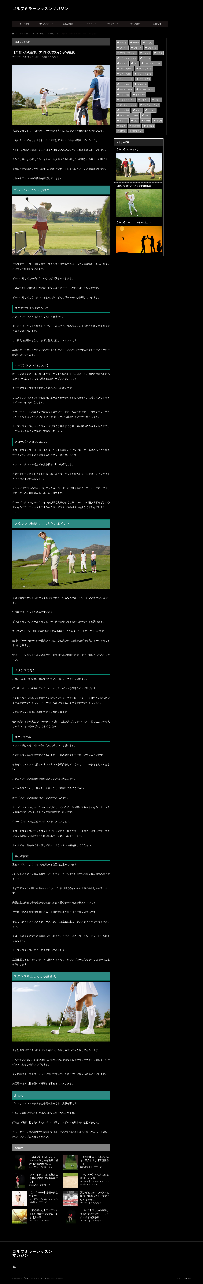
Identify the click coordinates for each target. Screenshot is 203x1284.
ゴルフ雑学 (135, 24)
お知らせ (157, 24)
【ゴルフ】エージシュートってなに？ (133, 222)
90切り (136, 43)
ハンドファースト (127, 100)
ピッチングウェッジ (128, 105)
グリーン (123, 63)
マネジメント (112, 24)
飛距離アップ (137, 131)
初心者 (159, 121)
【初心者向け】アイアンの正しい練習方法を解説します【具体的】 (43, 1214)
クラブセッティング (128, 58)
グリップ (146, 58)
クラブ (159, 53)
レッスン (123, 121)
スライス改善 (144, 79)
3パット (123, 43)
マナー (138, 110)
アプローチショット (128, 53)
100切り (149, 43)
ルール (147, 115)
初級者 (122, 126)
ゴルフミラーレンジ (183, 1278)
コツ (136, 63)
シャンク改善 (125, 74)
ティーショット (126, 89)
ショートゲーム (126, 79)
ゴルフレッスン (46, 24)
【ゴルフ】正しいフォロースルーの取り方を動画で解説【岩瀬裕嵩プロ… (43, 1160)
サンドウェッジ (145, 69)
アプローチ (152, 48)
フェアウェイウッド (151, 105)
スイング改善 (23, 24)
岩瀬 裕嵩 (136, 126)
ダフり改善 (142, 84)
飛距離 (122, 131)
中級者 (147, 121)
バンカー (144, 100)
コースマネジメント (152, 63)
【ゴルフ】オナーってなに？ (129, 149)
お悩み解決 (68, 24)
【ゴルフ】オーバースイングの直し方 (133, 186)
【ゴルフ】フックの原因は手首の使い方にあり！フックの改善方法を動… (94, 1214)
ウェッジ (146, 53)
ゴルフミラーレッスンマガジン (40, 9)
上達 (136, 121)
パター (157, 100)
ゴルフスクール (126, 69)
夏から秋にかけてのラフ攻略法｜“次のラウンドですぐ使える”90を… (95, 1196)
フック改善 (124, 110)
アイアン (123, 48)
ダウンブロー (125, 84)
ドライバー (140, 95)
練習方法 (150, 126)
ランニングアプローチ (129, 115)
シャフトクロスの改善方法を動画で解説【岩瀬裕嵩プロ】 (43, 1178)
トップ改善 (124, 95)
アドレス (137, 48)
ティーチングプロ (146, 89)
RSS (14, 1266)
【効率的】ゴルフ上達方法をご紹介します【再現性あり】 (94, 1160)
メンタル (151, 110)
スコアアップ (90, 24)
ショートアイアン (145, 74)
